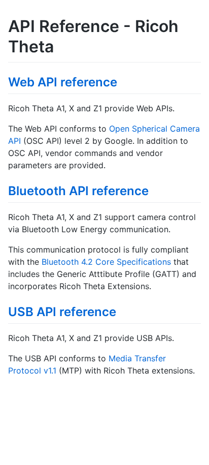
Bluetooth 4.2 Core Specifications (106, 262)
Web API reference (62, 82)
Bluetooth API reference (78, 190)
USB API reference (62, 311)
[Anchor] (123, 81)
